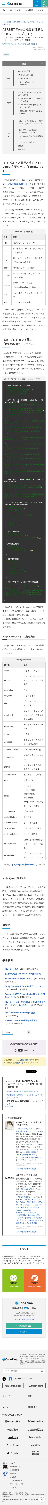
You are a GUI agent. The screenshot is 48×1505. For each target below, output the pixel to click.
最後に (20, 145)
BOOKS (31, 1407)
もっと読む (9, 1106)
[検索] (4, 10)
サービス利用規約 (16, 1480)
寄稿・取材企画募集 (13, 1386)
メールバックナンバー (25, 1319)
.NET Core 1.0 (11, 968)
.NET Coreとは (26, 78)
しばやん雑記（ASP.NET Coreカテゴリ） (23, 973)
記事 (33, 1152)
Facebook (32, 1160)
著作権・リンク (15, 1466)
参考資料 (21, 149)
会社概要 (13, 1477)
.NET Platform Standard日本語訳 (20, 1012)
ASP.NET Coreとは (25, 75)
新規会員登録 (25, 1326)
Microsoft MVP (26, 1189)
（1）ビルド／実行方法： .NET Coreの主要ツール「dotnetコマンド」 (30, 123)
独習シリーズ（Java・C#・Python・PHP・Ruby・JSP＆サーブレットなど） (29, 1202)
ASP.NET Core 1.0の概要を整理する (21, 1020)
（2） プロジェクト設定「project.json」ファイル (27, 131)
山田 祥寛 (30, 44)
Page (8, 78)
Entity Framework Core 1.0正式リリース (23, 986)
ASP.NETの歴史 (24, 71)
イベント (6, 1407)
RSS (18, 1154)
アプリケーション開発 (24, 10)
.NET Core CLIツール (18, 183)
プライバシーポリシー (17, 1484)
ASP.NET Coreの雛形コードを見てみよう (23, 1091)
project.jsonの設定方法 (29, 142)
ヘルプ (12, 1463)
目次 (24, 63)
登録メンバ (33, 1144)
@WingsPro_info (28, 1154)
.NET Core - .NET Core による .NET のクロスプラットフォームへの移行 (25, 1003)
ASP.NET (6, 54)
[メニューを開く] (3, 3)
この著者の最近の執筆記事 (26, 1168)
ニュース (6, 1396)
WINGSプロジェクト (26, 1128)
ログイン (20, 1062)
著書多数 (33, 1223)
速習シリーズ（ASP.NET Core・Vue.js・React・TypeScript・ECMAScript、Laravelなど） (29, 1208)
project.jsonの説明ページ (23, 864)
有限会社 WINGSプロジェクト (28, 1131)
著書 (28, 1152)
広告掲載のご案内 (36, 1386)
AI (11, 10)
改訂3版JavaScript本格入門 (28, 1215)
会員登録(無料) (25, 1060)
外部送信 (13, 1487)
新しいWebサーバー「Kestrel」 (27, 83)
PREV (8, 1032)
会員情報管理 (14, 1470)
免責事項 (13, 1473)
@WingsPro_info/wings (30, 1157)
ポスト (32, 1071)
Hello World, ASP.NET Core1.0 (19, 978)
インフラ (39, 10)
